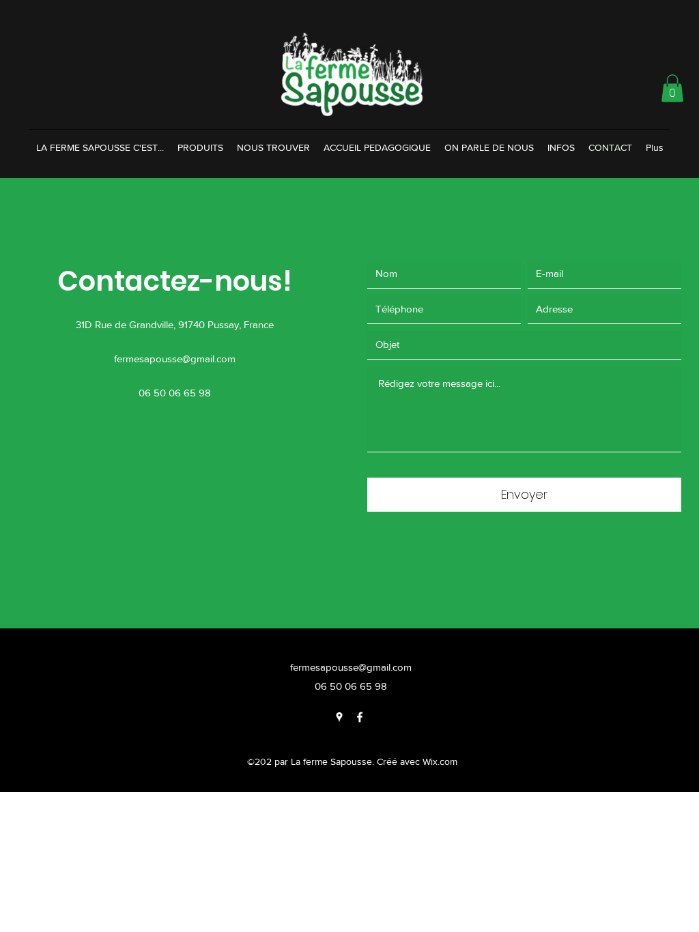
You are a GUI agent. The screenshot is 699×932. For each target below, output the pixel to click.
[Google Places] (339, 717)
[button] (672, 88)
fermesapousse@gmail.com (175, 358)
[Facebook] (360, 717)
